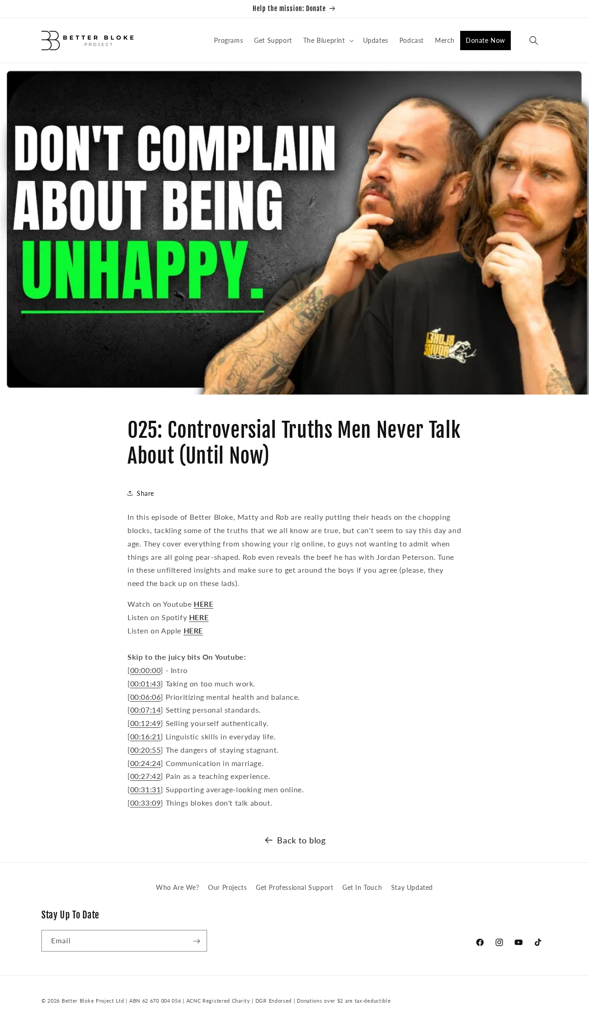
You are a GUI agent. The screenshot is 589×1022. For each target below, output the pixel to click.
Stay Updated (412, 887)
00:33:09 (145, 802)
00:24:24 (145, 763)
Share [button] (145, 493)
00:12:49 (145, 723)
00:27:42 (145, 776)
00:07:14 (145, 709)
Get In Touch (362, 887)
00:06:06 (145, 696)
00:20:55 (145, 749)
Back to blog (301, 840)
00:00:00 (145, 670)
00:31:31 (145, 789)
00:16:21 (145, 736)
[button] (328, 40)
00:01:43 (145, 683)
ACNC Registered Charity (219, 1001)
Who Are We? (177, 887)
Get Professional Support (294, 887)
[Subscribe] (196, 941)
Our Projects (227, 887)
